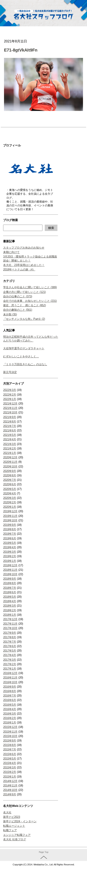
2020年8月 (9, 475)
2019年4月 (9, 547)
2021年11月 (10, 408)
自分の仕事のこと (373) (17, 296)
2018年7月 (9, 587)
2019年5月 (9, 542)
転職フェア (10, 830)
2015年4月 (9, 763)
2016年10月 (10, 682)
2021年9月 (9, 417)
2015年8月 (9, 745)
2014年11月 (10, 785)
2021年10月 (10, 412)
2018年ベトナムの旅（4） (19, 269)
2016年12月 (10, 673)
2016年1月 (9, 722)
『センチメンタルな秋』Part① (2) (24, 318)
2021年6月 (9, 430)
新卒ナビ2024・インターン (20, 821)
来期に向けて (11, 252)
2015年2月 (9, 772)
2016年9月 (9, 686)
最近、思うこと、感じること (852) (24, 305)
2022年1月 (9, 399)
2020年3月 (9, 497)
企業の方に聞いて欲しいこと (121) (24, 292)
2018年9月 (9, 578)
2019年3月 (9, 551)
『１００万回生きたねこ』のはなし (25, 364)
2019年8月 (9, 529)
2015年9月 (9, 740)
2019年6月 (9, 538)
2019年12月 (10, 511)
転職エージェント (14, 825)
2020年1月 (9, 506)
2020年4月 (9, 493)
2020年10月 (10, 466)
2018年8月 (9, 583)
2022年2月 (9, 394)
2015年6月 (9, 754)
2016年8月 (9, 691)
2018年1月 (9, 614)
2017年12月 (10, 619)
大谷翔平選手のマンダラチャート (23, 348)
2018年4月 (9, 601)
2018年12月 (10, 565)
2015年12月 (10, 727)
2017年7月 (9, 641)
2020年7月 (9, 479)
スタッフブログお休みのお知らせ (23, 247)
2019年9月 (9, 524)
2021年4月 (9, 439)
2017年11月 (10, 623)
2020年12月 (10, 457)
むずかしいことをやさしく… (21, 356)
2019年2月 (9, 556)
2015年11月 (10, 731)
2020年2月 (9, 502)
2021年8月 (9, 421)
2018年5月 (9, 596)
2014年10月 (10, 790)
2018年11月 (10, 569)
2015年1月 (9, 776)
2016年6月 (9, 700)
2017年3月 (9, 659)
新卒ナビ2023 (11, 816)
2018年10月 (10, 574)
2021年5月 (9, 434)
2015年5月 (9, 758)
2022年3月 (9, 390)
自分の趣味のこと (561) (17, 309)
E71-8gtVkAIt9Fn (20, 50)
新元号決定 (10, 372)
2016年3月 (9, 713)
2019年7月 (9, 533)
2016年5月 (9, 704)
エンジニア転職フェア (17, 835)
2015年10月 (10, 736)
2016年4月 (9, 709)
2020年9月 (9, 471)
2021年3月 (9, 444)
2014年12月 (10, 781)
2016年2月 (9, 718)
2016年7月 (9, 695)
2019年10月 (10, 520)
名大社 (7, 812)
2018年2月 (9, 610)
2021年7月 (9, 426)
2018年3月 (9, 605)
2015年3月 (9, 767)
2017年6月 (9, 646)
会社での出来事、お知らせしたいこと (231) (30, 300)
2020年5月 (9, 489)
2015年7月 (9, 749)
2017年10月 (10, 628)
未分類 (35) (10, 314)
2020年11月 (10, 461)
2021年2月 (9, 448)
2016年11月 (10, 677)
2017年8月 (9, 637)
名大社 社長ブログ (14, 839)
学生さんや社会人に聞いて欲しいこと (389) (30, 287)
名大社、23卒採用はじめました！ (24, 265)
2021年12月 (10, 403)
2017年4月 (9, 655)
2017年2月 (9, 664)
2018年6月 (9, 592)
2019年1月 (9, 560)
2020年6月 (9, 484)
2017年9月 (9, 632)
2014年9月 (9, 794)
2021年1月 (9, 453)
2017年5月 (9, 650)
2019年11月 (10, 516)
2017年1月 (9, 668)
